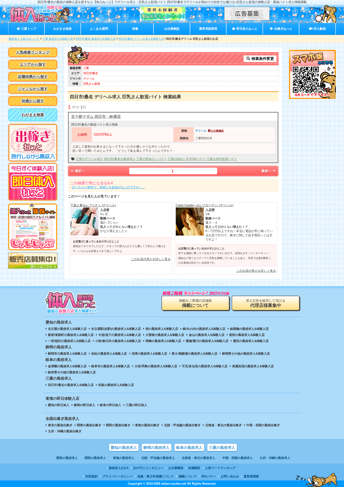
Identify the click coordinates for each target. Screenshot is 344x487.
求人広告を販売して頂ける (265, 303)
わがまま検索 (62, 28)
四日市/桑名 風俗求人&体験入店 (96, 38)
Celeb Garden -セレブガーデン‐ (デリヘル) (204, 205)
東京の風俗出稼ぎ (60, 425)
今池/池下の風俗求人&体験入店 (119, 335)
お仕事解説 (171, 28)
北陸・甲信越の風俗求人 (158, 458)
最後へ (266, 171)
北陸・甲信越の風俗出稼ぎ (182, 425)
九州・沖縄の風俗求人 (275, 458)
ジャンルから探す (33, 89)
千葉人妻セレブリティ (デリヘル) (93, 205)
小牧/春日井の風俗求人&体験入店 (118, 341)
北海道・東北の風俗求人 (198, 458)
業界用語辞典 (208, 28)
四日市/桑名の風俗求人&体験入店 (71, 385)
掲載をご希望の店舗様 (195, 303)
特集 (135, 28)
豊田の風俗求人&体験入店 (251, 341)
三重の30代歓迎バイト (222, 159)
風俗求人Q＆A (118, 468)
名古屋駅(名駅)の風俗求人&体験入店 (116, 329)
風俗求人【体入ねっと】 (24, 38)
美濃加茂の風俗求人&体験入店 (253, 366)
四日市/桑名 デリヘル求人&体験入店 (141, 38)
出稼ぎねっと (283, 28)
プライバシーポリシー (117, 476)
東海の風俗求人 (123, 458)
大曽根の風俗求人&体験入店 (165, 335)
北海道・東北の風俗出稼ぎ (223, 425)
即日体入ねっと (246, 28)
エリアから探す (33, 64)
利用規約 (91, 476)
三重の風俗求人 (222, 448)
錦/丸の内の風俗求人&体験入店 (204, 329)
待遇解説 (194, 468)
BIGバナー (208, 476)
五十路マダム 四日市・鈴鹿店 (96, 117)
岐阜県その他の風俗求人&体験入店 (72, 372)
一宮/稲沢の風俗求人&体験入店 (69, 341)
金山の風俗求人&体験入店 (206, 335)
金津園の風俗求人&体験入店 (67, 366)
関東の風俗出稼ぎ (89, 425)
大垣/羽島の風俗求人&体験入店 (156, 366)
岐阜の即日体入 (110, 405)
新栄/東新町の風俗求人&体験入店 (71, 335)
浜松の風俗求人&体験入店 (109, 353)
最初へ (79, 171)
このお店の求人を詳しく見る (151, 259)
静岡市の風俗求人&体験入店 (67, 353)
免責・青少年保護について (155, 476)
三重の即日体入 (136, 405)
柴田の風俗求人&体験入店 (247, 335)
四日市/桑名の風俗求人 (119, 159)
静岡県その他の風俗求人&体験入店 (246, 353)
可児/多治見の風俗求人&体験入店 (204, 366)
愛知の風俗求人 (124, 448)
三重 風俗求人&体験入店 (57, 38)
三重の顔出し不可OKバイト (187, 159)
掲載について (188, 476)
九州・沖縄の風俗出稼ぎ (64, 431)
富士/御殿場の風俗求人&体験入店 (194, 353)
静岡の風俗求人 (156, 448)
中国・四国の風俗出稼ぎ (263, 425)
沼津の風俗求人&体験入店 (149, 353)
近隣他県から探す (33, 77)
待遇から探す (33, 101)
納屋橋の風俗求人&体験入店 (249, 329)
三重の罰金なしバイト (151, 159)
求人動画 (319, 28)
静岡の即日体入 (84, 405)
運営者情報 (251, 476)
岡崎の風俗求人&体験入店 (163, 341)
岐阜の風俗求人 (189, 448)
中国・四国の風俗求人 (237, 458)
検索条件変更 (262, 59)
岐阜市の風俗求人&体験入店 (110, 366)
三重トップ (28, 28)
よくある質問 (99, 28)
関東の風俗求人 (67, 458)
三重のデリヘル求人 (89, 159)
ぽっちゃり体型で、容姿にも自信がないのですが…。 (108, 187)
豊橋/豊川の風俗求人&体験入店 (207, 341)
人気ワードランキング (220, 468)
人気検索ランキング (33, 52)
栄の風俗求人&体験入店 (162, 329)
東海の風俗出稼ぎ (147, 425)
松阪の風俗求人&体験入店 (116, 385)
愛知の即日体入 (58, 405)
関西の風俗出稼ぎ (118, 425)
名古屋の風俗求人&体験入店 (67, 329)
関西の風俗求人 (95, 458)
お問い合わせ (230, 476)
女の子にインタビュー (148, 468)
